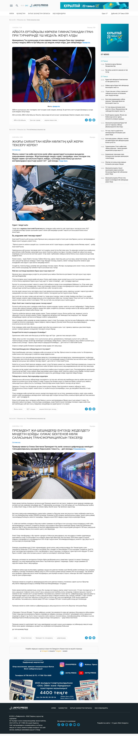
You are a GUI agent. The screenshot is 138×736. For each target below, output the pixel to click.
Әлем (11, 13)
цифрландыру (61, 638)
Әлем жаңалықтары (33, 20)
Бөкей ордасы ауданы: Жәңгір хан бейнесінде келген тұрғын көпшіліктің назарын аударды (114, 117)
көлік (15, 638)
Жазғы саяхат (18, 409)
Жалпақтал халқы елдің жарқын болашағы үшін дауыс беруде (113, 163)
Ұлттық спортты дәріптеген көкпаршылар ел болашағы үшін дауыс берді (113, 132)
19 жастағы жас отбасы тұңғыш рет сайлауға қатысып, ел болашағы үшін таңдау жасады (114, 93)
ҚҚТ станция (31, 409)
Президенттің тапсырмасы (44, 638)
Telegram (58, 651)
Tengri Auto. (63, 161)
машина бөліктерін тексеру (47, 409)
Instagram (44, 651)
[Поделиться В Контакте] (94, 120)
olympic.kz (56, 106)
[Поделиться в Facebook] (86, 120)
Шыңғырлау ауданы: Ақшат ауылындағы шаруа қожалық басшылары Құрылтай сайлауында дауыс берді (114, 171)
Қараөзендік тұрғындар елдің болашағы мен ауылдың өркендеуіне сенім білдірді (115, 156)
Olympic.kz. (86, 43)
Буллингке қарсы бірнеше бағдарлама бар (111, 65)
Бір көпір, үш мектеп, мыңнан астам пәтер (114, 71)
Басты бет (12, 20)
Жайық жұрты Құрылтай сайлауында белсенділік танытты (115, 86)
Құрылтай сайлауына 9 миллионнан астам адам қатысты (114, 80)
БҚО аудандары (59, 13)
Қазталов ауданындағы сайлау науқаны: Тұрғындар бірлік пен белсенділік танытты (113, 101)
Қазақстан (21, 13)
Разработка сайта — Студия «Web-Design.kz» (113, 723)
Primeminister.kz (79, 449)
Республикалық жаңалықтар (36, 129)
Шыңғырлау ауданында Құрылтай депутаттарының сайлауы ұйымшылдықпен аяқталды (114, 125)
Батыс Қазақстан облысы (39, 13)
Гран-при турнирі (35, 120)
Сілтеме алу (16, 150)
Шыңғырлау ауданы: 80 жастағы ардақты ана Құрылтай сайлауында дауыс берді (114, 180)
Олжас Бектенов (26, 638)
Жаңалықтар (21, 20)
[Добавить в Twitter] (90, 120)
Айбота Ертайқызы (20, 120)
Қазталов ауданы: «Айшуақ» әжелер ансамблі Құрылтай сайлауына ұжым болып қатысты (115, 140)
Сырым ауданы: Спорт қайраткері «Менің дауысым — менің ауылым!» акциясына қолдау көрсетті (114, 148)
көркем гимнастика (50, 120)
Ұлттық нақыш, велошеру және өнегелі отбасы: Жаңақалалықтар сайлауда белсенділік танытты (114, 109)
